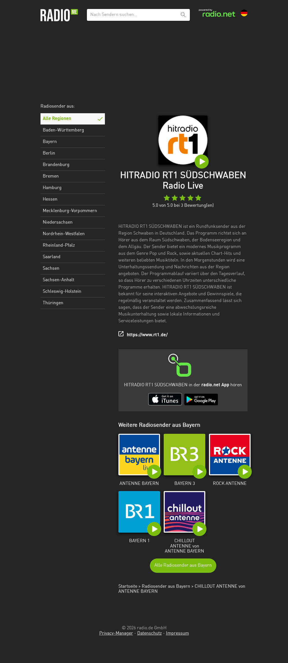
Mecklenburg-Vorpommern (70, 211)
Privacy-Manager (116, 633)
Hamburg (52, 188)
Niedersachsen (58, 222)
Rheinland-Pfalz (59, 245)
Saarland (51, 257)
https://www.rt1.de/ (147, 335)
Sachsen (51, 268)
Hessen (50, 199)
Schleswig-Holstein (62, 291)
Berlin (49, 153)
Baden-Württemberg (63, 130)
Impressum (177, 633)
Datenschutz (149, 633)
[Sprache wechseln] (244, 13)
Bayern (50, 142)
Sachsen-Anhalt (58, 280)
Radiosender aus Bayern (166, 586)
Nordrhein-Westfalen (64, 234)
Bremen (51, 176)
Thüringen (53, 303)
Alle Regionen (57, 119)
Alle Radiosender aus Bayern (183, 565)
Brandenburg (56, 165)
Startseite (127, 586)
